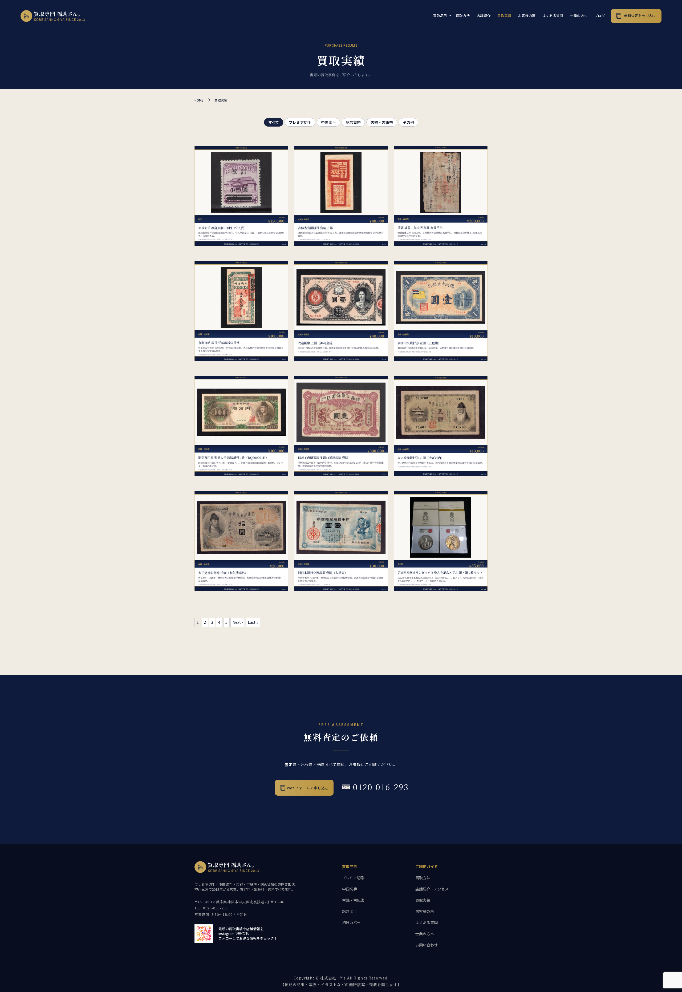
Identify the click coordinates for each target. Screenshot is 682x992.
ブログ (599, 15)
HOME (198, 100)
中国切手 (328, 122)
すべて (273, 122)
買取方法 (463, 15)
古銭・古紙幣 (382, 122)
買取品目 (440, 15)
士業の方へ (578, 15)
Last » (253, 622)
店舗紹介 (483, 15)
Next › (238, 622)
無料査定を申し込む (639, 15)
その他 (408, 122)
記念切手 (349, 911)
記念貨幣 (353, 122)
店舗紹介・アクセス (432, 889)
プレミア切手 (300, 122)
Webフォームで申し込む (308, 787)
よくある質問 (552, 15)
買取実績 (504, 15)
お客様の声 (526, 15)
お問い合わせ (426, 945)
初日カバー (351, 922)
